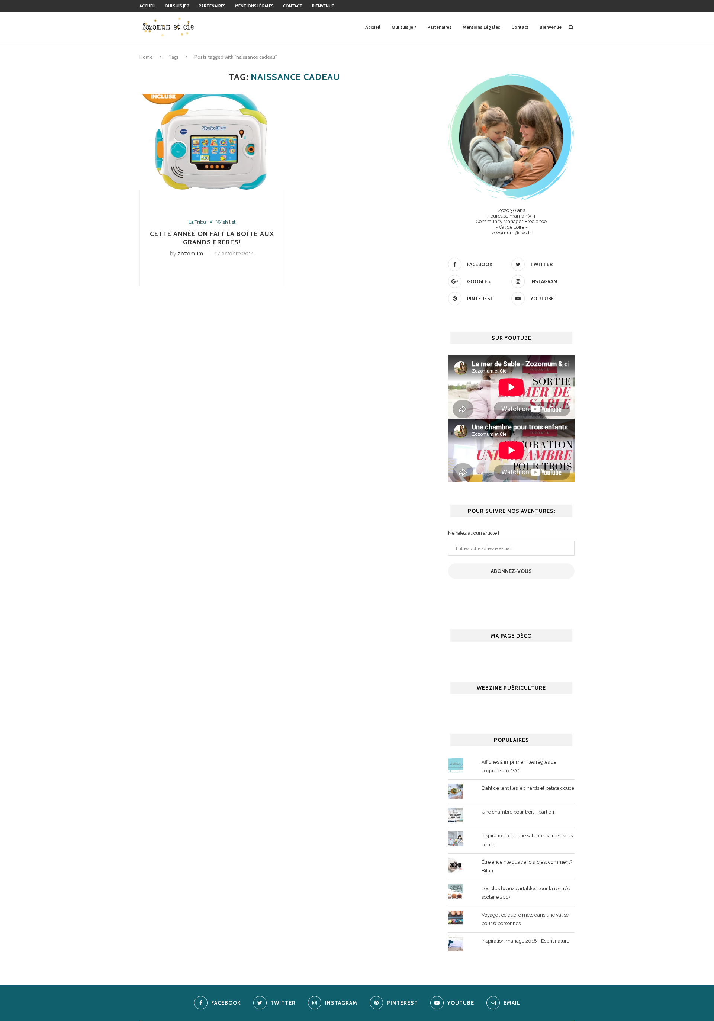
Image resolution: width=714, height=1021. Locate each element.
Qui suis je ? (177, 6)
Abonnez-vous (511, 571)
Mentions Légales (254, 6)
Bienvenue (323, 6)
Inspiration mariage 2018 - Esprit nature (525, 941)
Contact (293, 6)
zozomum (190, 254)
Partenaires (212, 6)
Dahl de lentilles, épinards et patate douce (528, 788)
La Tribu (197, 222)
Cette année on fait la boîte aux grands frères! (212, 238)
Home (146, 57)
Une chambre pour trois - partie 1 (518, 812)
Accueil (147, 6)
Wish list (225, 222)
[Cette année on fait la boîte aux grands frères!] (211, 142)
